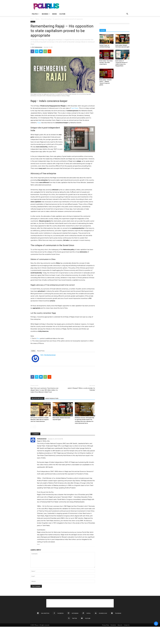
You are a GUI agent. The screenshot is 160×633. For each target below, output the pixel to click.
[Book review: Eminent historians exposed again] (63, 409)
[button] (127, 14)
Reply (38, 544)
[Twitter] (37, 51)
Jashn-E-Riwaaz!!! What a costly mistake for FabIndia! (81, 389)
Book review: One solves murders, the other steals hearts (106, 62)
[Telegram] (41, 51)
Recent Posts (41, 351)
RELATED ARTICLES (37, 398)
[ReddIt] (49, 51)
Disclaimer (113, 625)
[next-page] (35, 427)
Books (54, 14)
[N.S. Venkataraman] (35, 358)
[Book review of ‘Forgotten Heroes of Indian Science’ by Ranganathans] (122, 54)
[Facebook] (32, 51)
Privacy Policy (105, 625)
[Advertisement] (95, 7)
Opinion (37, 19)
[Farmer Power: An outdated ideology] (106, 39)
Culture (62, 14)
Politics (35, 14)
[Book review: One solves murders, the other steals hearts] (106, 54)
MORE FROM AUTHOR (51, 398)
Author (33, 351)
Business (45, 14)
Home (32, 19)
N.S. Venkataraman (37, 47)
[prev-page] (32, 427)
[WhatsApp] (45, 51)
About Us (120, 625)
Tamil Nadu (74, 108)
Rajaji (39, 122)
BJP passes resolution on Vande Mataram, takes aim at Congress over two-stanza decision (40, 419)
